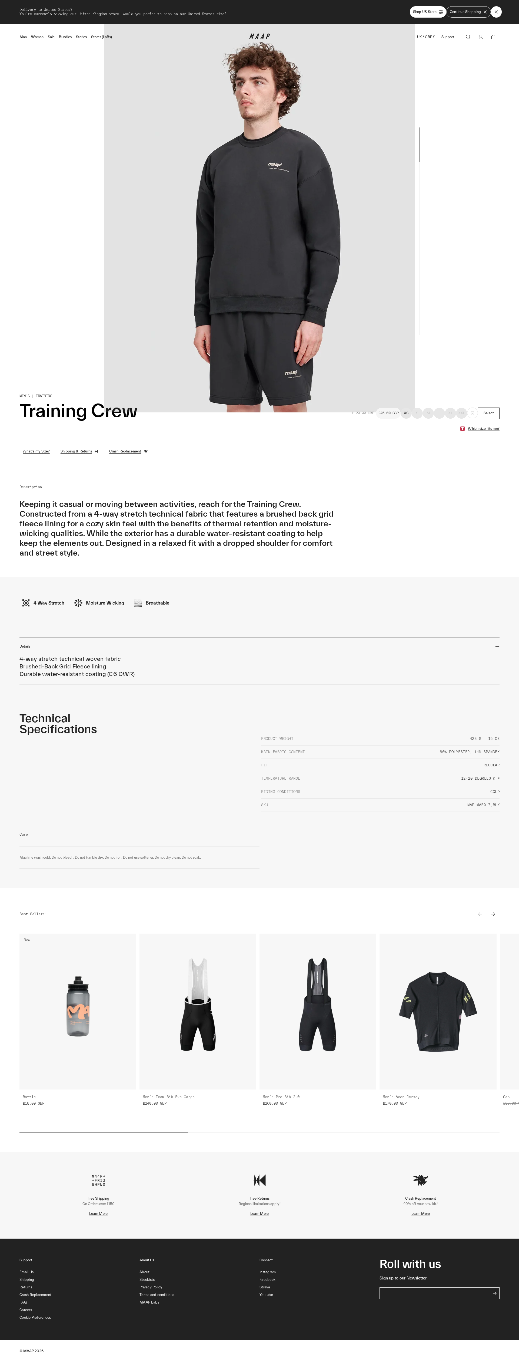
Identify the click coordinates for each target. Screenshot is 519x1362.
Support (447, 37)
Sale (51, 37)
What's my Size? (36, 451)
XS (406, 413)
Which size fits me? (484, 428)
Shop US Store (425, 12)
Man (23, 37)
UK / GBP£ (426, 37)
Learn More (98, 1214)
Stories (81, 37)
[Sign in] (481, 37)
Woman (37, 37)
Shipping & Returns (76, 451)
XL (450, 413)
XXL (461, 413)
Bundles (65, 37)
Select (489, 413)
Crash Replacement (125, 451)
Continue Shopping (465, 12)
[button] (79, 1317)
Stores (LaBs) (101, 37)
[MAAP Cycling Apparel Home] (259, 38)
